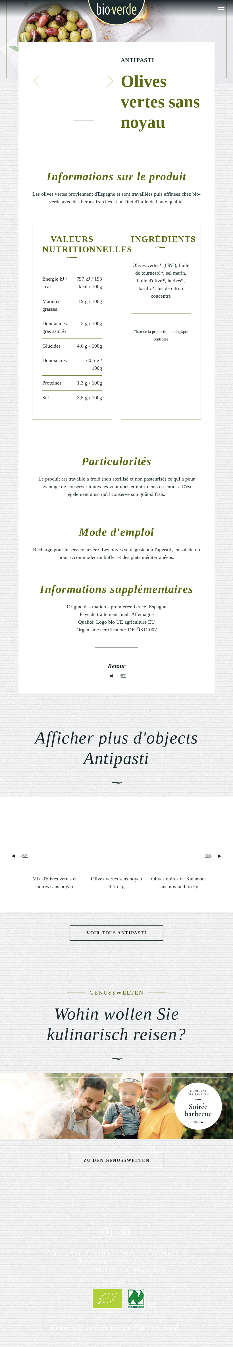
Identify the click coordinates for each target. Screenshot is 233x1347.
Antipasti (138, 60)
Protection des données (158, 1328)
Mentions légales (66, 1328)
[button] (36, 81)
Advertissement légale (109, 1328)
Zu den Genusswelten (116, 1160)
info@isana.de (148, 1269)
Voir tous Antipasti (116, 932)
